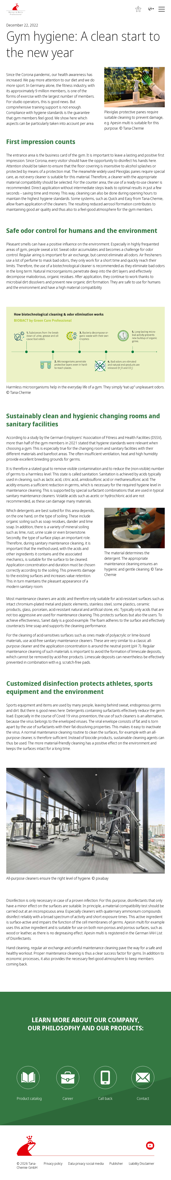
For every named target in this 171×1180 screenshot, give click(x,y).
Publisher (116, 1164)
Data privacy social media (86, 1164)
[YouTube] (150, 1145)
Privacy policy (53, 1164)
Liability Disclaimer (141, 1164)
